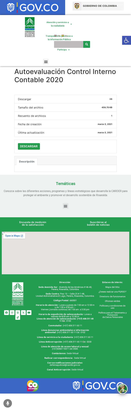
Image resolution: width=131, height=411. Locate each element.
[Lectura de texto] (7, 403)
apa (109, 287)
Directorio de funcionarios (112, 296)
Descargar (29, 146)
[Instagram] (12, 312)
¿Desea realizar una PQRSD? (112, 291)
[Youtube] (29, 312)
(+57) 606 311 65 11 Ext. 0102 (71, 332)
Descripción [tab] (27, 161)
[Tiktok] (17, 317)
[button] (46, 61)
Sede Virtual (72, 353)
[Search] (86, 44)
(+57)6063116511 (60, 348)
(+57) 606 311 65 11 (72, 325)
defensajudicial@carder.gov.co (65, 365)
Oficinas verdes (112, 301)
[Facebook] (6, 312)
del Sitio (115, 287)
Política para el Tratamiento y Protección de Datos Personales (112, 314)
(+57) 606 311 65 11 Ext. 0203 (77, 341)
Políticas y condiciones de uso (112, 306)
